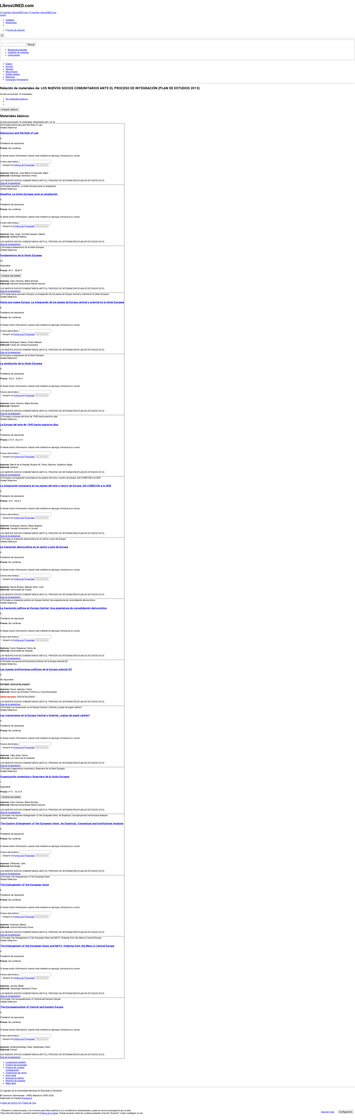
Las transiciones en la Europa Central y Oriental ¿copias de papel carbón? (45, 715)
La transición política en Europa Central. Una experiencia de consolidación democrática (53, 608)
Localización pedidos (16, 1062)
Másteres (10, 77)
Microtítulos (12, 71)
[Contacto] (27, 1098)
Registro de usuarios (15, 1080)
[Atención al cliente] (15, 30)
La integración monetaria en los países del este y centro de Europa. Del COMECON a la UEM (55, 485)
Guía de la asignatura (10, 183)
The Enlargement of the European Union (24, 884)
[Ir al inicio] (28, 12)
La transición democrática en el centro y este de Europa (34, 547)
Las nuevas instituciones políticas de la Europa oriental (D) (36, 669)
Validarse (10, 20)
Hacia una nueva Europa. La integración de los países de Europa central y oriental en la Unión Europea (62, 302)
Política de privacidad (16, 1065)
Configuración (12, 1070)
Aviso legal (11, 1075)
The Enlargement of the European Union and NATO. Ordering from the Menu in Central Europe (57, 945)
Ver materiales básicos (17, 99)
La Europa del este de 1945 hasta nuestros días (29, 424)
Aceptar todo (327, 1112)
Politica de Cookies (48, 1113)
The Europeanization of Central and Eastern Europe (31, 1007)
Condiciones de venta (16, 1072)
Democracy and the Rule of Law (19, 133)
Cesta (3, 15)
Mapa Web (11, 1083)
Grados (9, 64)
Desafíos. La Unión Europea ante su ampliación (29, 194)
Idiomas (9, 69)
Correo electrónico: (10, 161)
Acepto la (19, 165)
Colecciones (14, 55)
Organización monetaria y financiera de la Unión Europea (34, 776)
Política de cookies (15, 1067)
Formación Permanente (17, 79)
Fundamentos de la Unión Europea (21, 255)
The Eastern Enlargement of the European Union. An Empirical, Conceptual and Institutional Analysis (61, 823)
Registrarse (11, 22)
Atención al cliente (15, 1078)
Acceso (9, 66)
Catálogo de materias (18, 52)
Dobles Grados (13, 74)
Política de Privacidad (24, 165)
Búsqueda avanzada (17, 50)
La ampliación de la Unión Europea (21, 363)
